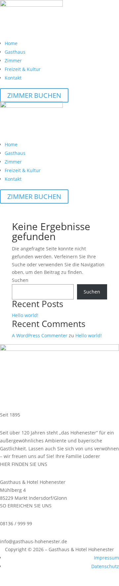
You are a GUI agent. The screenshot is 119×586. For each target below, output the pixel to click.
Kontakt (13, 78)
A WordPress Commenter (39, 335)
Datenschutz (105, 566)
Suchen (20, 280)
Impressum (106, 557)
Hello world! (25, 315)
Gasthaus (15, 52)
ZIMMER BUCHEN (34, 95)
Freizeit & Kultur (23, 69)
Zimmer (13, 60)
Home (11, 43)
